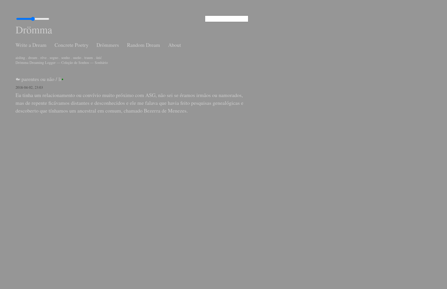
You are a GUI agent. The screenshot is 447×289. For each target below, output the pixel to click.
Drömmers (107, 44)
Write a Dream (31, 44)
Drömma (34, 29)
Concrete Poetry (71, 44)
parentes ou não (37, 79)
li (60, 79)
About (174, 44)
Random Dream (143, 44)
